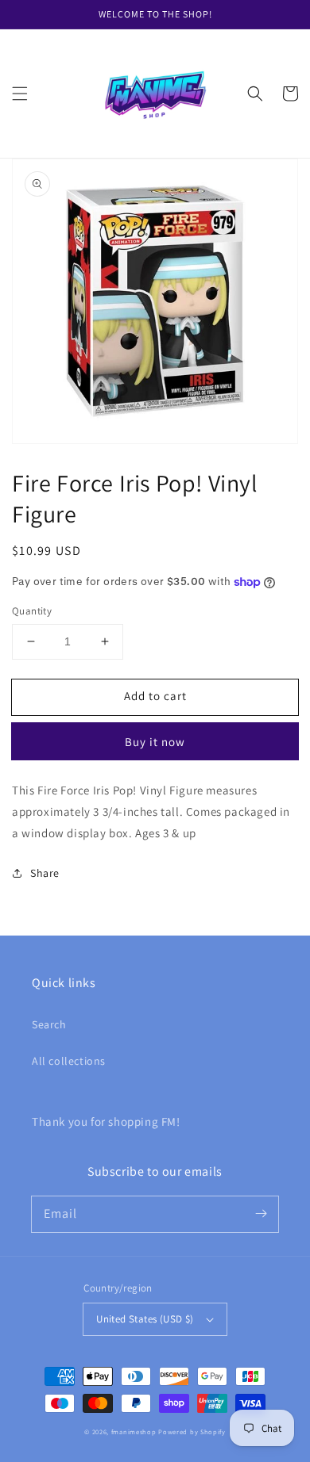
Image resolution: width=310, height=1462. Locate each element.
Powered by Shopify (192, 1431)
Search (49, 1024)
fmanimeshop (134, 1431)
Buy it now (155, 741)
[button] (19, 93)
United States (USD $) (144, 1319)
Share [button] (45, 873)
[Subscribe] (260, 1213)
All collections (69, 1061)
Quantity (32, 611)
